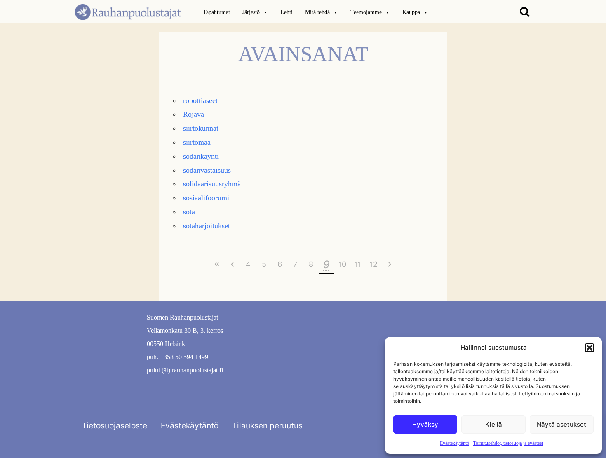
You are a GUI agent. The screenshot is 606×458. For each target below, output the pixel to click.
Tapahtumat (216, 12)
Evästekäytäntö (454, 443)
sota (189, 212)
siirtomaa (197, 142)
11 (358, 264)
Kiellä (493, 424)
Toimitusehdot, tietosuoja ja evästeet (508, 443)
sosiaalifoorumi (206, 198)
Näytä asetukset (561, 424)
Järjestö (251, 12)
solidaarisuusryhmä (212, 184)
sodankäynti (201, 156)
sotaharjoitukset (206, 226)
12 (374, 264)
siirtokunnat (200, 128)
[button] (589, 348)
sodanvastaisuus (207, 170)
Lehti (286, 12)
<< (217, 264)
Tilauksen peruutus (267, 425)
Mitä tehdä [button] (317, 12)
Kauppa (411, 12)
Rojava (193, 114)
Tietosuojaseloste (114, 425)
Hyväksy (425, 424)
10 (342, 264)
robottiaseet (200, 100)
